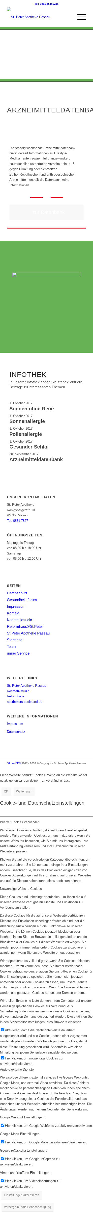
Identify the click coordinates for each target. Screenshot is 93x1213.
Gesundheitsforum (22, 600)
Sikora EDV (14, 763)
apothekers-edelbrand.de (24, 702)
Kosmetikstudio (19, 620)
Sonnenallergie (27, 421)
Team (11, 646)
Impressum (16, 606)
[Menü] (79, 17)
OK (6, 791)
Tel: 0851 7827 (17, 521)
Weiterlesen (24, 791)
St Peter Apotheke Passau (28, 633)
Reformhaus (15, 696)
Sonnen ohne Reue (31, 408)
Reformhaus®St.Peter (25, 626)
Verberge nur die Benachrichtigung (27, 1207)
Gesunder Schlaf (29, 446)
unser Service (18, 653)
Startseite (14, 640)
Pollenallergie (25, 434)
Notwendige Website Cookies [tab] (21, 889)
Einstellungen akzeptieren (21, 1195)
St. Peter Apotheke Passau (26, 685)
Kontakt (13, 613)
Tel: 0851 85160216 (46, 3)
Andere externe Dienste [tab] (17, 1069)
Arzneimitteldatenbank (36, 459)
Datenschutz (17, 593)
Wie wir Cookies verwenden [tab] (19, 822)
